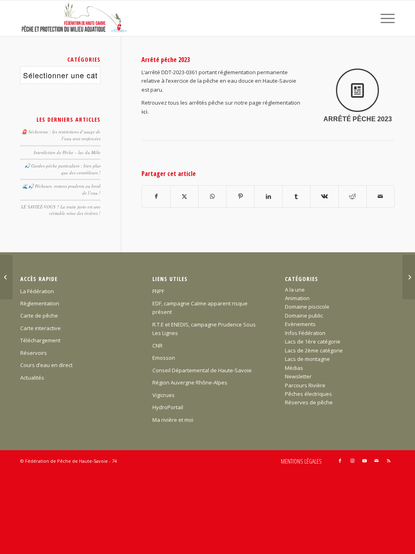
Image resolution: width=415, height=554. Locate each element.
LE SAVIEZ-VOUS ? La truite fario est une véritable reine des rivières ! (61, 210)
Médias (294, 367)
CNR (157, 345)
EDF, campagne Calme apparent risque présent (200, 308)
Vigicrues (163, 395)
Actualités (32, 377)
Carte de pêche (39, 315)
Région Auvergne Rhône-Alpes (189, 382)
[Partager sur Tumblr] (296, 196)
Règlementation (39, 303)
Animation (297, 298)
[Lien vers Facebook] (340, 461)
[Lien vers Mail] (376, 461)
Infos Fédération (305, 333)
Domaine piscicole (307, 306)
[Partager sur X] (184, 196)
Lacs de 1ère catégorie (312, 341)
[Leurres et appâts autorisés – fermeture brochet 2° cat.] (6, 277)
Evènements (300, 324)
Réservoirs (33, 352)
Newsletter (298, 376)
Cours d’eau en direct (46, 365)
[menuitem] (385, 18)
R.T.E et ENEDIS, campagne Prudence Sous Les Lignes (204, 329)
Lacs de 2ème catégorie (314, 350)
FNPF (158, 291)
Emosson (163, 357)
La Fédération (37, 291)
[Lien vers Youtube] (364, 461)
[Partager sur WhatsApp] (212, 196)
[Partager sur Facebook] (156, 196)
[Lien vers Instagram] (352, 461)
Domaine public (304, 315)
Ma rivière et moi (172, 419)
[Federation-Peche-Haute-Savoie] (74, 18)
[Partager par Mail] (380, 196)
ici (144, 111)
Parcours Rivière (305, 385)
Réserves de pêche (309, 402)
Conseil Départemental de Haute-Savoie (202, 370)
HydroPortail (167, 407)
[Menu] (385, 18)
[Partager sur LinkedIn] (268, 196)
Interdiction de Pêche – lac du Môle (67, 152)
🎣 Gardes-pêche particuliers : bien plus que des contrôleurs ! (62, 169)
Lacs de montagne (307, 359)
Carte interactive (40, 328)
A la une (295, 289)
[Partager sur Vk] (324, 196)
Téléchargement (40, 340)
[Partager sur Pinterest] (240, 196)
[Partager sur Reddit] (352, 196)
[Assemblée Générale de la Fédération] (408, 277)
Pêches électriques (308, 393)
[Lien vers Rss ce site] (389, 461)
